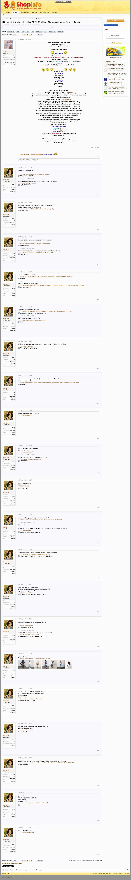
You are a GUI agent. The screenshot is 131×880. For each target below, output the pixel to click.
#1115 (98, 681)
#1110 (98, 507)
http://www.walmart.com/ (27, 593)
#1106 (98, 368)
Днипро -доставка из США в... (116, 64)
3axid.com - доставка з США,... (116, 78)
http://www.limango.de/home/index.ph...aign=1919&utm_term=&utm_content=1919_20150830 (46, 311)
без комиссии (52, 31)
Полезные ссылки (116, 42)
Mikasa (114, 93)
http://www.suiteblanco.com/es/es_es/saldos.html (34, 803)
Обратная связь (107, 873)
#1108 (98, 438)
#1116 (98, 716)
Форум (15, 12)
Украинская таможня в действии (116, 87)
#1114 (98, 646)
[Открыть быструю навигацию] (100, 18)
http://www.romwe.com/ (26, 625)
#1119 (98, 820)
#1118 (98, 785)
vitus (113, 70)
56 (27, 34)
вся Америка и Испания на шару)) (32, 154)
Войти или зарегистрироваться (63, 1)
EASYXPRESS (116, 74)
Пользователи (24, 12)
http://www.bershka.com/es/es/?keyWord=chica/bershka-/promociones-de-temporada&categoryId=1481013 (49, 382)
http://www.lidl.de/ (25, 486)
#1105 (98, 334)
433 (14, 56)
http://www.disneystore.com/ (28, 183)
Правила (34, 12)
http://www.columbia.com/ (27, 832)
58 (32, 34)
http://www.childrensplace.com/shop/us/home (32, 320)
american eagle (10, 31)
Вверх (124, 873)
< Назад (14, 34)
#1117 (98, 750)
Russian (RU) (5, 873)
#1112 (98, 577)
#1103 (98, 264)
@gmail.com (63, 130)
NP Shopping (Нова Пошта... (115, 82)
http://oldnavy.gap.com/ (26, 346)
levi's (33, 31)
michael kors (39, 31)
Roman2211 (115, 88)
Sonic (113, 79)
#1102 (98, 229)
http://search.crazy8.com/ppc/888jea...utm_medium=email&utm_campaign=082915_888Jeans (46, 276)
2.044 (13, 184)
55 (25, 34)
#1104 (98, 299)
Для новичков (44, 12)
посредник (60, 31)
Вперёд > (40, 34)
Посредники (13, 24)
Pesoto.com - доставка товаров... (116, 91)
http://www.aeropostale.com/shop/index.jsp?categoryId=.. (36, 243)
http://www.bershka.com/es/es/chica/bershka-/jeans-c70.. (36, 658)
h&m (23, 31)
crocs (18, 31)
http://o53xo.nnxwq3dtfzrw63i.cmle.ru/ (30, 459)
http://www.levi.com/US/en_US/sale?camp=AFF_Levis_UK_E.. (37, 209)
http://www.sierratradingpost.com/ (29, 634)
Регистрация (115, 21)
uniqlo (45, 31)
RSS (128, 873)
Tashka (31, 24)
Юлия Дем (25, 159)
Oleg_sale (115, 65)
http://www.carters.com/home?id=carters (31, 699)
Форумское (107, 42)
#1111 (98, 542)
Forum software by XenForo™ (15, 876)
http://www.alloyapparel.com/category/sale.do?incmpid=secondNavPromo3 (41, 519)
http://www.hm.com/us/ (26, 415)
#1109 (98, 473)
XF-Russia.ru (10, 877)
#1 (98, 156)
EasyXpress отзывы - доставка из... (117, 73)
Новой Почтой (66, 99)
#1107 (98, 403)
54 (22, 34)
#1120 (98, 855)
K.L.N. (30, 159)
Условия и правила (97, 873)
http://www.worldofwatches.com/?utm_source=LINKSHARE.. (37, 252)
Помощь (54, 12)
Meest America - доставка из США (117, 68)
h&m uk (27, 31)
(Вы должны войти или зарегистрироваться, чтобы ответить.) (85, 860)
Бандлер (70, 92)
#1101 (98, 195)
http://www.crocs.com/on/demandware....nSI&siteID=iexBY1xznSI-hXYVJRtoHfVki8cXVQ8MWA (47, 763)
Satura (20, 159)
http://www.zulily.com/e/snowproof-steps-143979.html (35, 554)
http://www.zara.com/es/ (27, 452)
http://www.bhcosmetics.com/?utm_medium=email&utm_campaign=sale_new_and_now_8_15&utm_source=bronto (52, 285)
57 (29, 34)
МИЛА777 (6, 180)
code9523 (115, 84)
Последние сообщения (8, 14)
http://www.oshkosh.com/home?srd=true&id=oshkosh (35, 174)
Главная (7, 12)
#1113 (98, 611)
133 (36, 34)
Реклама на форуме (115, 57)
